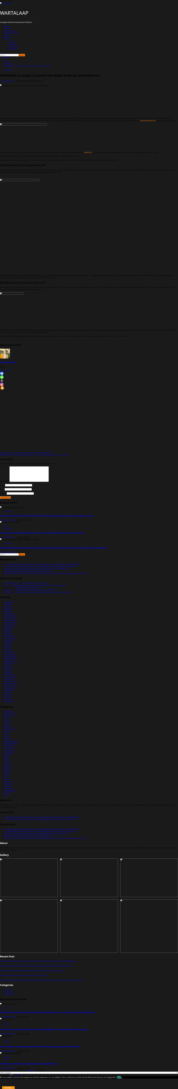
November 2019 (10, 683)
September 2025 (10, 622)
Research (7, 770)
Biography (8, 711)
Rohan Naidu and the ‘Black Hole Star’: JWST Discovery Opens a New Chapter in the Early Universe (46, 515)
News (6, 526)
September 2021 (10, 638)
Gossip (6, 736)
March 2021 (8, 652)
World (6, 795)
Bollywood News (10, 714)
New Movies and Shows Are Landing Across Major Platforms (27, 571)
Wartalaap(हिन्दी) (10, 791)
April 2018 (8, 699)
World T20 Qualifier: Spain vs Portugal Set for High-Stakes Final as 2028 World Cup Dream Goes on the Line (45, 573)
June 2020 (8, 668)
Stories (7, 779)
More (6, 40)
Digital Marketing (8, 520)
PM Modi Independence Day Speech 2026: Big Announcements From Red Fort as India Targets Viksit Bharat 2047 (53, 548)
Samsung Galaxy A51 (148, 120)
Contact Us (12, 42)
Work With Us (9, 994)
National (7, 761)
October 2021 (9, 636)
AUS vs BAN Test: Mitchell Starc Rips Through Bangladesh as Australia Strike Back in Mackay (39, 566)
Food (6, 734)
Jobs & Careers (10, 750)
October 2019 (9, 686)
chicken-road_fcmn (11, 583)
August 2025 (9, 625)
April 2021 (8, 649)
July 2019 (7, 693)
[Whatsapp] (2, 377)
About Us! (12, 44)
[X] (2, 381)
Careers (7, 720)
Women (7, 793)
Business (7, 26)
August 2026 (9, 602)
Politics (7, 768)
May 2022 (8, 631)
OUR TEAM (12, 49)
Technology (8, 782)
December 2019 (10, 681)
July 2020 (7, 665)
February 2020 (9, 677)
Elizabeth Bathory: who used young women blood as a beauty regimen (38, 585)
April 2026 (8, 611)
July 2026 (7, 604)
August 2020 (9, 663)
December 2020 (10, 654)
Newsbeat (8, 766)
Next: (34, 455)
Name (2, 485)
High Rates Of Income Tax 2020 (27, 588)
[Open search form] (0, 53)
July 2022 (7, 629)
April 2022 (8, 634)
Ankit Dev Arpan (8, 81)
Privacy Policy (13, 46)
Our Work (8, 37)
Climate (7, 723)
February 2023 (9, 627)
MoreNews (30, 1070)
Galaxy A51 (88, 152)
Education (8, 727)
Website (3, 493)
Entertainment (9, 31)
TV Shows (8, 786)
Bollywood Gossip (11, 33)
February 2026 (9, 615)
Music (6, 759)
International (9, 745)
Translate (17, 1075)
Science (7, 773)
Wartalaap (8, 70)
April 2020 (8, 672)
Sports (6, 35)
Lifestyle (7, 754)
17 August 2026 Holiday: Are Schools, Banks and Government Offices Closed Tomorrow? (42, 533)
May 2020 (8, 670)
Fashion (7, 732)
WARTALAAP (14, 12)
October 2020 (9, 659)
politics (7, 28)
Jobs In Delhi (9, 752)
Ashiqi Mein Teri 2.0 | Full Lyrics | (35, 583)
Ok (119, 1077)
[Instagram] (2, 384)
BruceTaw (8, 592)
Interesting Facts (10, 743)
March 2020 (8, 674)
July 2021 (7, 643)
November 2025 (10, 618)
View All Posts (5, 370)
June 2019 (8, 695)
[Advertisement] (62, 101)
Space (6, 775)
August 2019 (9, 690)
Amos (6, 585)
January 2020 (9, 679)
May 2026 (8, 609)
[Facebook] (2, 373)
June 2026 (8, 606)
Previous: (25, 453)
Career (6, 718)
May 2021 (8, 647)
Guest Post (8, 992)
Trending (7, 784)
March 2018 (8, 702)
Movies (7, 757)
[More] (2, 388)
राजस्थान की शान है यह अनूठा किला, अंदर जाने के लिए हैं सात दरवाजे (36, 590)
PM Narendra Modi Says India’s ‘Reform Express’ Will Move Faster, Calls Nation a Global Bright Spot (42, 564)
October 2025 (9, 620)
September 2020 (10, 661)
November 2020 (10, 656)
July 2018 (7, 697)
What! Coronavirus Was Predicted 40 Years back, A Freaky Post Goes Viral (43, 592)
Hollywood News (10, 741)
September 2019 (10, 688)
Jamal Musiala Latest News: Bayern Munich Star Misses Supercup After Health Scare (36, 569)
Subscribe (5, 57)
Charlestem (8, 590)
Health (6, 739)
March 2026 (8, 613)
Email (2, 489)
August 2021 (9, 640)
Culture (7, 725)
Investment (8, 748)
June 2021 (8, 645)
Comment (4, 481)
